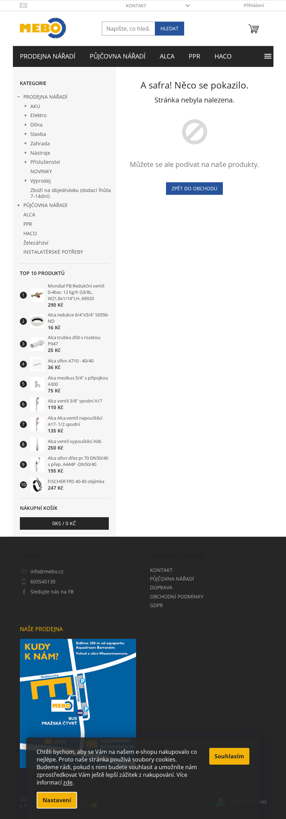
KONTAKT (136, 5)
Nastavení (57, 800)
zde (68, 782)
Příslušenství (45, 162)
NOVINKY (41, 171)
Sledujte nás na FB (52, 591)
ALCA (29, 214)
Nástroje (40, 153)
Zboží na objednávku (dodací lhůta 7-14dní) (70, 193)
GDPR (156, 605)
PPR (27, 224)
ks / (64, 523)
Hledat (169, 28)
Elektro (38, 115)
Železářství (35, 242)
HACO (30, 233)
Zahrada (40, 143)
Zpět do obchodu (194, 188)
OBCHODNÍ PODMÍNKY (176, 596)
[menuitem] (47, 56)
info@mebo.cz (46, 571)
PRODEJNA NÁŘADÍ (45, 96)
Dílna (36, 124)
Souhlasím (229, 756)
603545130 (42, 581)
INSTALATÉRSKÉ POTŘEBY (53, 251)
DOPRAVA (161, 587)
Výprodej (40, 180)
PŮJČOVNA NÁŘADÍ (45, 205)
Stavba (38, 134)
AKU (35, 106)
